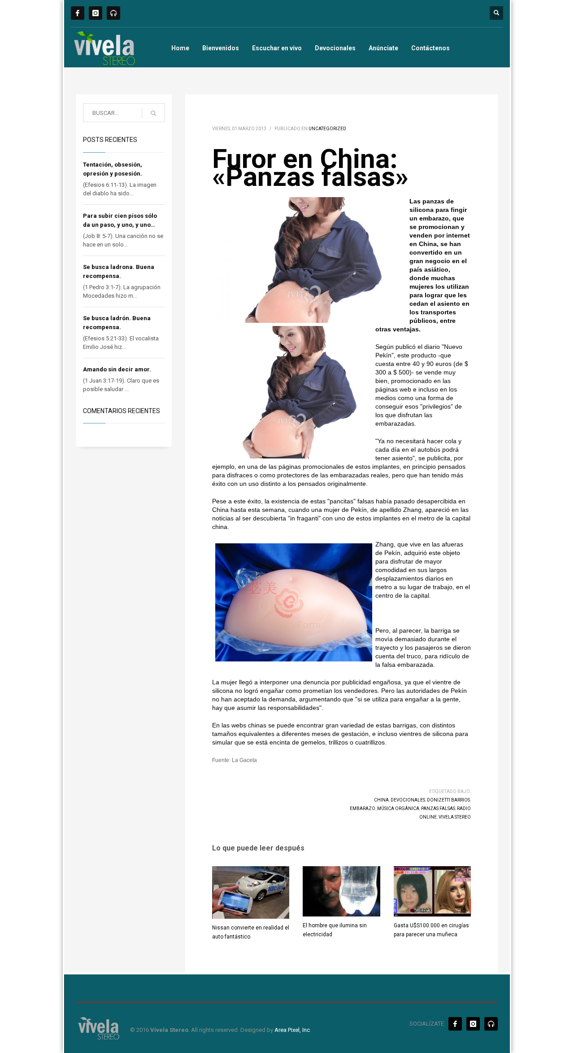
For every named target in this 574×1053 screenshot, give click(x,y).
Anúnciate (383, 48)
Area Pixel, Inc (292, 1030)
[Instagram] (95, 13)
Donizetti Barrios (448, 799)
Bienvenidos (220, 48)
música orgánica (398, 808)
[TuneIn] (113, 13)
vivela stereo (455, 817)
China (381, 799)
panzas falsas (438, 808)
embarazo (362, 808)
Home (180, 48)
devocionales (408, 799)
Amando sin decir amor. (117, 369)
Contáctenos (430, 48)
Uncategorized (327, 128)
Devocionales (335, 48)
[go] (153, 113)
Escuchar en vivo (277, 48)
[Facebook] (77, 13)
